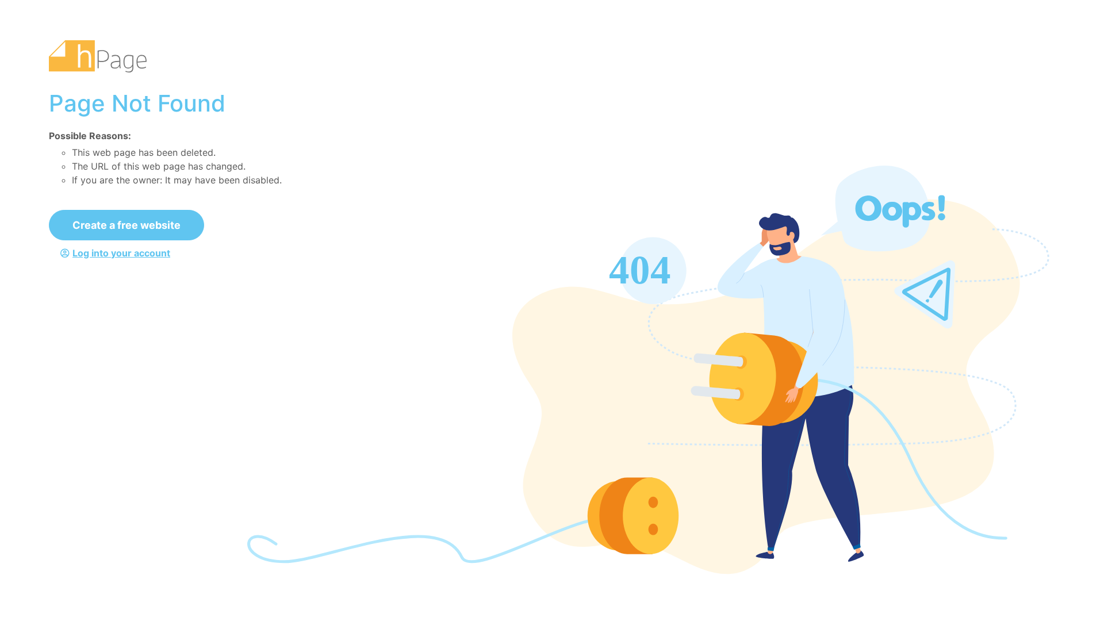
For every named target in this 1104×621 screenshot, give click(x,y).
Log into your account (121, 253)
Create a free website (126, 225)
